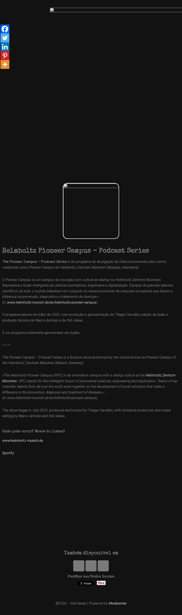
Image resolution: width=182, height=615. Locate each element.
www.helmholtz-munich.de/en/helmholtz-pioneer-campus (51, 302)
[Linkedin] (4, 46)
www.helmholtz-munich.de (22, 440)
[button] (112, 74)
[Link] (103, 565)
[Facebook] (4, 29)
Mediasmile (118, 603)
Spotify (8, 453)
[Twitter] (78, 565)
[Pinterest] (4, 55)
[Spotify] (91, 565)
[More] (4, 64)
